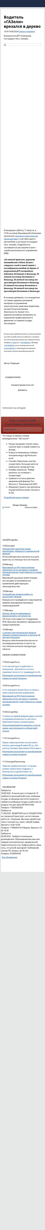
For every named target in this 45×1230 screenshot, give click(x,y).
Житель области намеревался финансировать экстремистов (16, 614)
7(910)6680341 (26, 343)
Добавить (22, 390)
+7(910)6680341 (9, 345)
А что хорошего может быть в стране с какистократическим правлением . (20, 691)
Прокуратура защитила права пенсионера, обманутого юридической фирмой (20, 551)
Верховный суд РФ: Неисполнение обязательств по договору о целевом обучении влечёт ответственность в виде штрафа (22, 571)
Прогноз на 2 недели (31, 507)
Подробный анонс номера (16, 497)
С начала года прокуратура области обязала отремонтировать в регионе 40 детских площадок (21, 635)
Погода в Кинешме (20, 505)
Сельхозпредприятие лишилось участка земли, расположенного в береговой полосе (21, 728)
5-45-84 (14, 343)
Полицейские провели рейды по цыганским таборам (17, 595)
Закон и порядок (27, 31)
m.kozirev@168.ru (10, 348)
